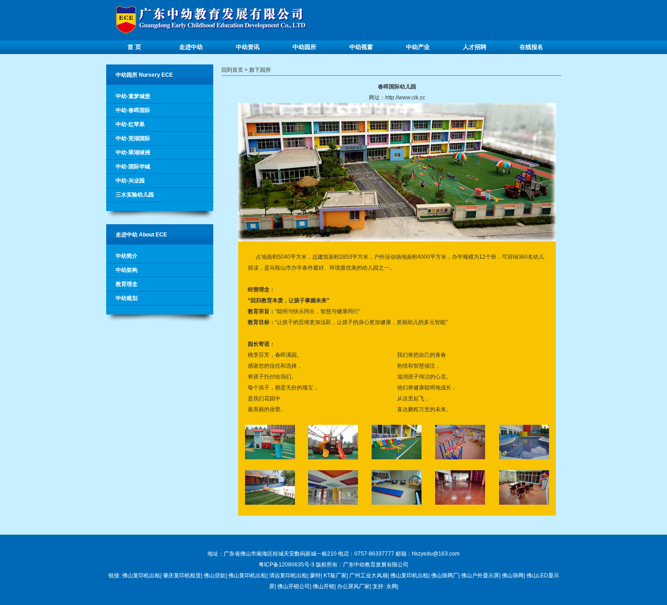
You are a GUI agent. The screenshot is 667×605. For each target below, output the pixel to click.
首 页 (134, 47)
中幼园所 (304, 47)
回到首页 (232, 70)
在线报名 (531, 47)
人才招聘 (474, 47)
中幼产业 (418, 47)
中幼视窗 (361, 47)
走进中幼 (191, 47)
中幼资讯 (248, 47)
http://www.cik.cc (405, 97)
